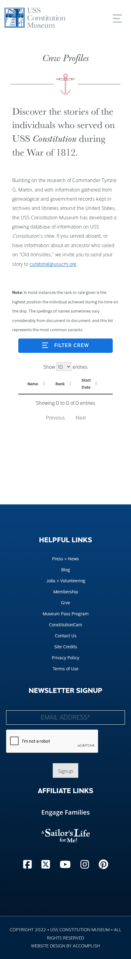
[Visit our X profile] (47, 863)
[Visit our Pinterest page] (103, 863)
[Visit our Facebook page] (28, 863)
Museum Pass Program (66, 613)
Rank (60, 383)
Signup (65, 770)
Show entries (65, 366)
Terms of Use (66, 668)
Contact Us (65, 635)
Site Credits (65, 646)
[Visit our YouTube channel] (66, 863)
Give (65, 602)
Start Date (86, 383)
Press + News (65, 558)
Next (81, 417)
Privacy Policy (65, 657)
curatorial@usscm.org (53, 263)
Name (32, 383)
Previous (55, 417)
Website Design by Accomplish (65, 945)
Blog (65, 569)
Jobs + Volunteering (65, 580)
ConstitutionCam (65, 624)
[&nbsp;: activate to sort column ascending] (106, 384)
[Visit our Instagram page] (86, 863)
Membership (65, 591)
